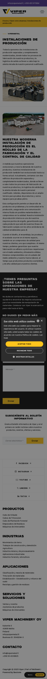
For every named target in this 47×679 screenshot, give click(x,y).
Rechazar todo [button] (24, 351)
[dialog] (23, 339)
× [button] (42, 321)
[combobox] (38, 321)
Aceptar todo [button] (24, 344)
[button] (23, 356)
